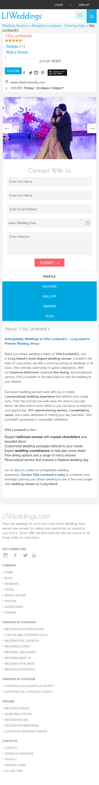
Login (59, 4)
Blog (50, 316)
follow (13, 71)
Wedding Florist (17, 646)
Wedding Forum (17, 708)
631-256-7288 (14, 771)
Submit (47, 262)
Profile (49, 276)
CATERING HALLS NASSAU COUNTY (29, 691)
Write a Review (17, 51)
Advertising (14, 607)
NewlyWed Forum (18, 714)
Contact (11, 748)
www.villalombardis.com (28, 82)
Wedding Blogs (16, 720)
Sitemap (11, 612)
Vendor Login (15, 765)
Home (9, 572)
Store (9, 589)
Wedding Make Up (18, 658)
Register (12, 584)
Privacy (11, 759)
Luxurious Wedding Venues (26, 731)
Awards (49, 306)
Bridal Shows (15, 595)
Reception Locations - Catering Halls (59, 25)
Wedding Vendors (15, 25)
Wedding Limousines (20, 652)
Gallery (49, 296)
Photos (10, 601)
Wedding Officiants (20, 663)
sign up (84, 4)
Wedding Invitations (20, 669)
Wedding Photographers (24, 629)
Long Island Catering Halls (26, 635)
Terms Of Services (19, 753)
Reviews (12, 46)
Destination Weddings (22, 725)
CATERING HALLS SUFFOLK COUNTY (29, 686)
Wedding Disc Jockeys (22, 640)
